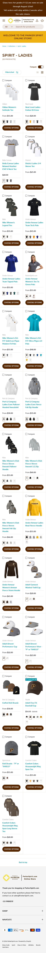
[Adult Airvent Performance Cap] (11, 628)
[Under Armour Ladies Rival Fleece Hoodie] (34, 507)
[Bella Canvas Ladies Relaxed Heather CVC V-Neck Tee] (11, 148)
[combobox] (23, 26)
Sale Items (5, 947)
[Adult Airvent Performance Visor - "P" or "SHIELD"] (34, 628)
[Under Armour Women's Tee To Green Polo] (34, 263)
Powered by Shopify (25, 941)
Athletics (31, 945)
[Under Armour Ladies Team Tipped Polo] (11, 263)
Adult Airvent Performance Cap (9, 645)
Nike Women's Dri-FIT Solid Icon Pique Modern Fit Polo (10, 341)
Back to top (23, 862)
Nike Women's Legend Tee (8, 223)
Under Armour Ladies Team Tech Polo (34, 223)
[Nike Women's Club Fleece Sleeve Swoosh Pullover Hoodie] (11, 445)
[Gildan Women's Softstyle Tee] (11, 92)
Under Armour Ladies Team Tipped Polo (11, 280)
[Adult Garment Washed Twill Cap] (34, 569)
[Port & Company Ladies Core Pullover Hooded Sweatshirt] (11, 386)
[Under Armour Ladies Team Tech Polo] (34, 207)
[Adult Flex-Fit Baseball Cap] (34, 687)
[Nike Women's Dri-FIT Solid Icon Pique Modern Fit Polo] (11, 322)
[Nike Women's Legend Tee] (11, 207)
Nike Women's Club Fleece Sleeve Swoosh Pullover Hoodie (10, 465)
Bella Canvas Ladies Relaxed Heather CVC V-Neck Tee (10, 166)
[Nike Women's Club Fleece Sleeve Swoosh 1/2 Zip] (34, 445)
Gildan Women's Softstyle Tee (9, 108)
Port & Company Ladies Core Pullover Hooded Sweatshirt (11, 404)
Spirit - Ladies (22, 46)
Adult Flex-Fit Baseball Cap (31, 704)
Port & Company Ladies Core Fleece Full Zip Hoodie (33, 404)
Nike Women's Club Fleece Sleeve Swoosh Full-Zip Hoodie (10, 527)
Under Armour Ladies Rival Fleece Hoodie (34, 524)
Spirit (13, 945)
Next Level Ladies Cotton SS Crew (32, 108)
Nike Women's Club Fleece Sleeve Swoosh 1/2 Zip (33, 464)
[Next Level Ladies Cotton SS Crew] (34, 92)
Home (4, 46)
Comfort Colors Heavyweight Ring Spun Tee (33, 766)
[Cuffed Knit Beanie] (11, 687)
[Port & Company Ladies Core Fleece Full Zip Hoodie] (34, 386)
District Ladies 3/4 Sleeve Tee (33, 164)
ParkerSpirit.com (13, 941)
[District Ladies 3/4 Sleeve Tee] (34, 148)
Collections (11, 46)
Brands (38, 945)
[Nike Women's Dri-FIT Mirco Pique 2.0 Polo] (34, 322)
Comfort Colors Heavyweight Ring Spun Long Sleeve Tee (10, 827)
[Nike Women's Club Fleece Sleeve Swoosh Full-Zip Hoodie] (11, 507)
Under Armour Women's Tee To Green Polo (32, 281)
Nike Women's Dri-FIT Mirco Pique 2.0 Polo (33, 341)
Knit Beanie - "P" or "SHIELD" (10, 764)
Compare (33, 67)
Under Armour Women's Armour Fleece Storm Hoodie (11, 587)
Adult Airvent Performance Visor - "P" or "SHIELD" (33, 646)
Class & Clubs (21, 945)
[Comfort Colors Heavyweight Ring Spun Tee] (34, 748)
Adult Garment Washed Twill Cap (32, 586)
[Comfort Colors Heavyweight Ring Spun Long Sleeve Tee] (11, 807)
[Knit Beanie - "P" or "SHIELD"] (11, 748)
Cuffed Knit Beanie (10, 703)
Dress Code (5, 945)
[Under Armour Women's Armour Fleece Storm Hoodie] (11, 569)
